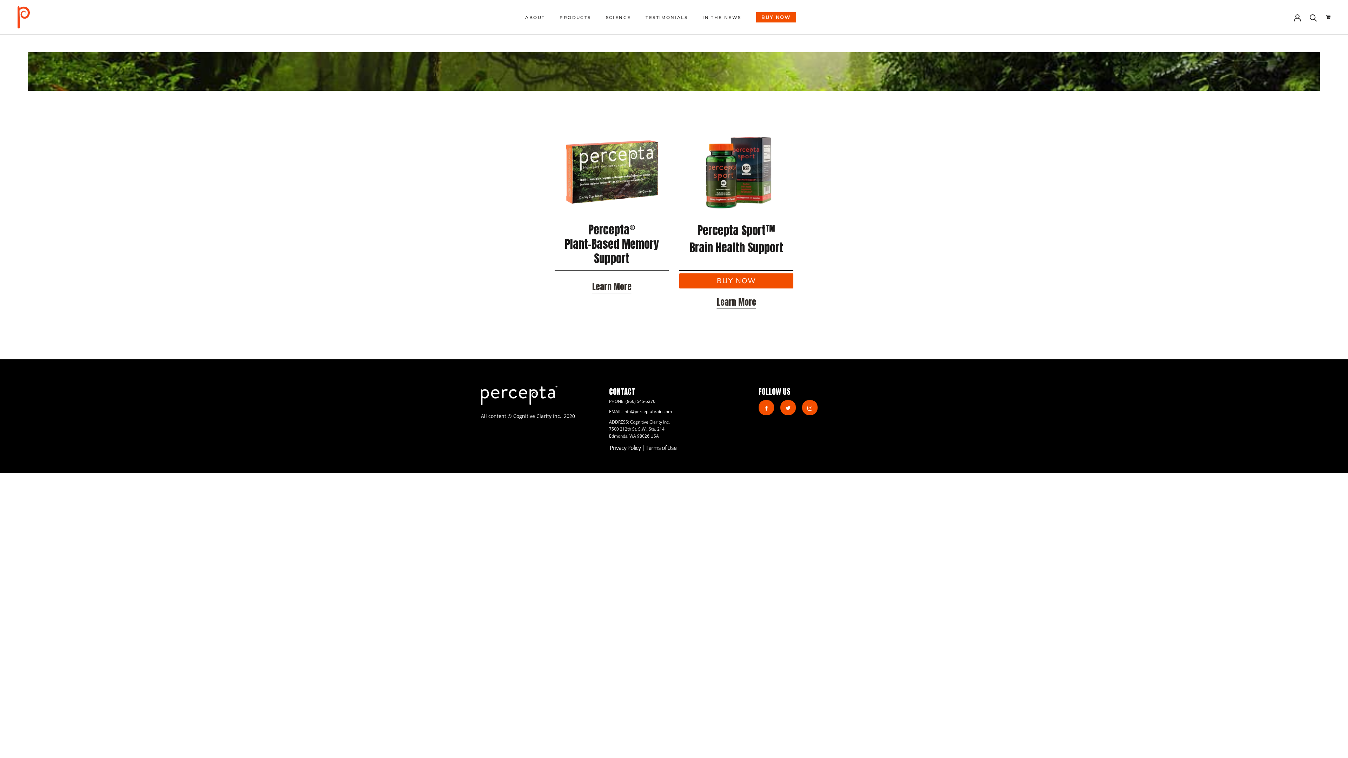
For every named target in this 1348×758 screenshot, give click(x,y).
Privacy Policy (626, 448)
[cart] (1328, 17)
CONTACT (622, 391)
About (535, 17)
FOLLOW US (775, 391)
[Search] (1313, 17)
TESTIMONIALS (667, 17)
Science (618, 17)
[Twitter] (788, 408)
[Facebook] (766, 408)
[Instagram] (809, 408)
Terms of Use (661, 448)
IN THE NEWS (721, 17)
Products (575, 17)
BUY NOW (776, 17)
